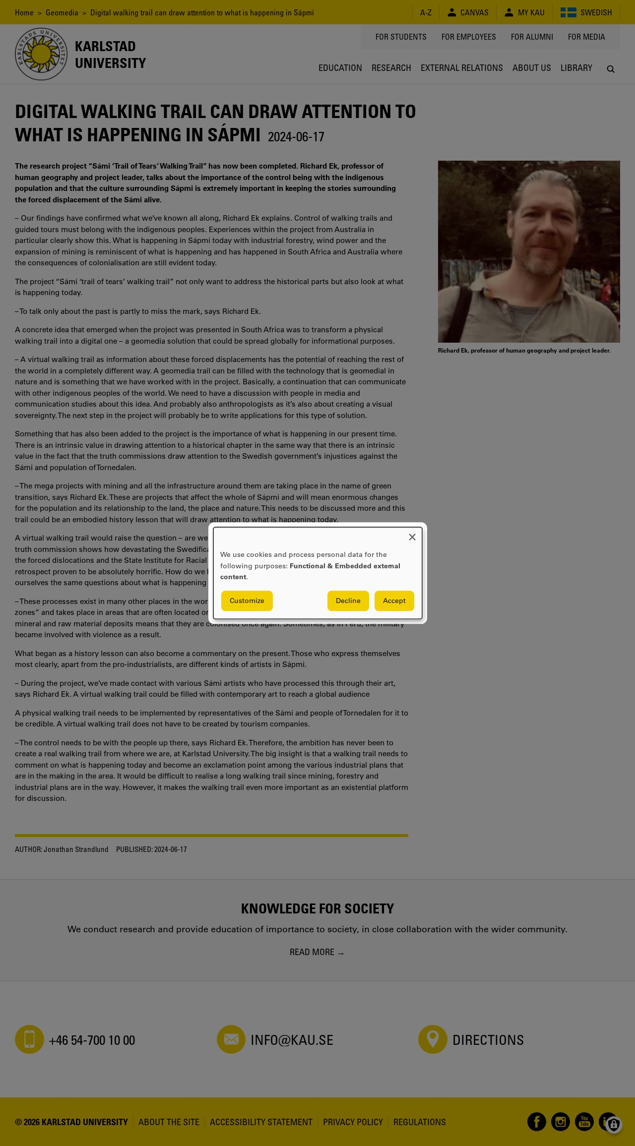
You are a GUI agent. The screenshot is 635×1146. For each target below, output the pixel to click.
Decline (348, 600)
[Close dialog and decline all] (412, 533)
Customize (247, 600)
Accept (394, 600)
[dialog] (317, 573)
